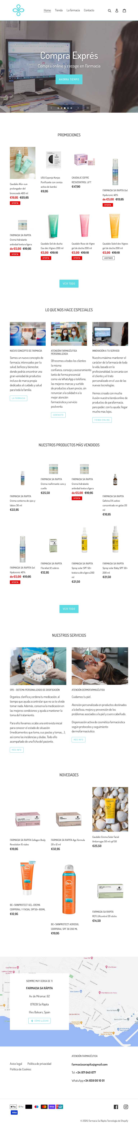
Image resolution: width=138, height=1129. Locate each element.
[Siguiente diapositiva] (78, 108)
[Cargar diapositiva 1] (59, 108)
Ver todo (69, 283)
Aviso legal (16, 1063)
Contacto (58, 415)
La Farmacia (18, 398)
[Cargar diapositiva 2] (62, 108)
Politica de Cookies (20, 1069)
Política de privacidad (39, 1063)
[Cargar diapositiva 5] (71, 108)
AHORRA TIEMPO (69, 79)
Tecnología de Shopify (117, 1120)
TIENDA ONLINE (102, 420)
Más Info (17, 749)
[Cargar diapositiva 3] (65, 108)
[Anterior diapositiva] (51, 108)
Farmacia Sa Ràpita (98, 1120)
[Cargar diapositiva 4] (68, 108)
